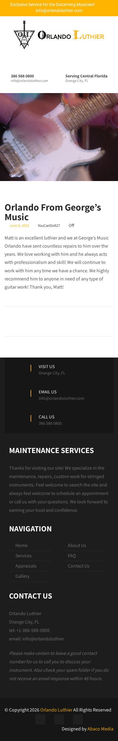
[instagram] (59, 719)
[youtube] (78, 719)
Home (21, 545)
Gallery (22, 576)
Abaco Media (100, 729)
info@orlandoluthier (43, 639)
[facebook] (40, 719)
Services (23, 555)
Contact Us (79, 566)
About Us (77, 545)
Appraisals (26, 566)
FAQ (72, 555)
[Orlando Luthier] (57, 34)
